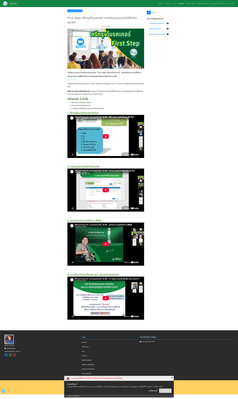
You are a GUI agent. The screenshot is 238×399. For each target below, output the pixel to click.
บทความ (181, 3)
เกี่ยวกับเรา (168, 3)
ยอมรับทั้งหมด (165, 391)
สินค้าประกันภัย (190, 3)
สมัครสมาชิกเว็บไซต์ (217, 3)
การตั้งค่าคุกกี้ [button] (152, 391)
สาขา (175, 3)
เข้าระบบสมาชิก (229, 3)
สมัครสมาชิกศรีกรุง (203, 3)
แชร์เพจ (14, 3)
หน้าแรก (161, 3)
